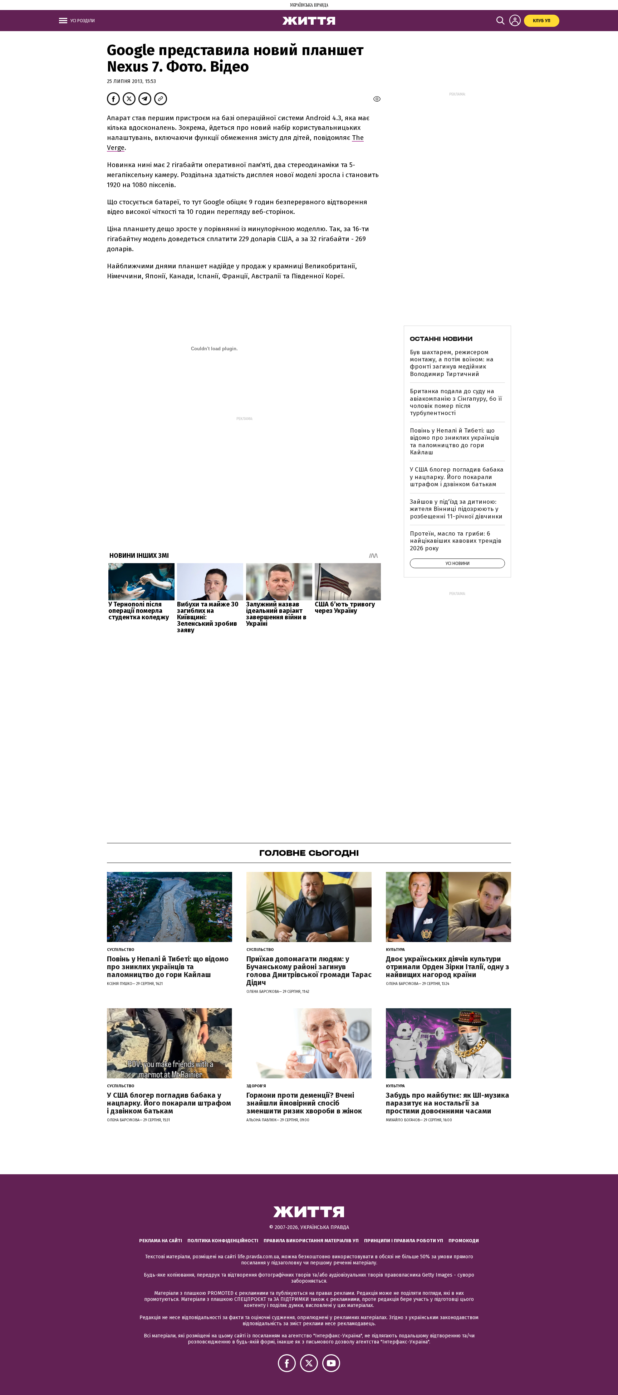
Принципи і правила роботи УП (403, 1240)
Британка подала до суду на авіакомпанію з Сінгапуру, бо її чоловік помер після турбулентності (456, 402)
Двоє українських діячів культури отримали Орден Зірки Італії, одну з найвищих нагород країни (447, 967)
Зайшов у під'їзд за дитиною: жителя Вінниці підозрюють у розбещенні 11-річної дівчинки (456, 509)
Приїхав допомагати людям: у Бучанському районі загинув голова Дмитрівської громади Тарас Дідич (309, 971)
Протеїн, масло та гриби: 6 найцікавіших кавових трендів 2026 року (455, 541)
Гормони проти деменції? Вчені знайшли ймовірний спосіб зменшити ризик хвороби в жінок (304, 1103)
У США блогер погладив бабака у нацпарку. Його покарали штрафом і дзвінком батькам (457, 477)
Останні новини (441, 339)
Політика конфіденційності (222, 1240)
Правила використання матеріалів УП (311, 1240)
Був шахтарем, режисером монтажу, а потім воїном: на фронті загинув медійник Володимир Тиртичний (452, 363)
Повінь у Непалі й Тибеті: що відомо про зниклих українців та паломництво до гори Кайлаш (454, 441)
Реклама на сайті (160, 1240)
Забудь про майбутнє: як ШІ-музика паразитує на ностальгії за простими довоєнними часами (447, 1103)
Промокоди (463, 1240)
